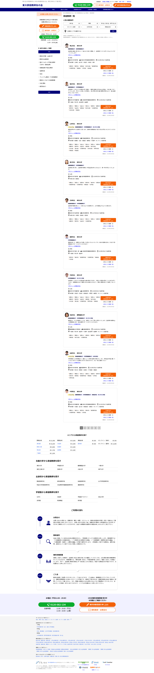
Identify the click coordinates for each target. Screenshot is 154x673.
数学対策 (38, 640)
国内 (120, 1)
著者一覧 (57, 656)
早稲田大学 (60, 466)
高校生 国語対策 (56, 642)
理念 (37, 619)
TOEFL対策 (93, 644)
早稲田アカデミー (83, 497)
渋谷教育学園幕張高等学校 (65, 485)
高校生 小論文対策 (109, 642)
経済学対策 (70, 644)
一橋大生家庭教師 (73, 649)
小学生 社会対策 (79, 640)
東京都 (39, 444)
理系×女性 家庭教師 (68, 651)
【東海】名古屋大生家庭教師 (56, 651)
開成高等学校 (40, 481)
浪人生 (61, 635)
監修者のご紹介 (39, 656)
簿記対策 (81, 644)
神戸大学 (100, 469)
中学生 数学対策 (104, 640)
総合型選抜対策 (55, 635)
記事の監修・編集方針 (49, 656)
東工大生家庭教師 (83, 649)
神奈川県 (39, 447)
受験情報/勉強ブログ (108, 9)
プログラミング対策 (61, 644)
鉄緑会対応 (108, 27)
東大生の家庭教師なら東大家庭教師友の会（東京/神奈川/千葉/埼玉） (42, 1)
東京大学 (39, 466)
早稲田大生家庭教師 (55, 649)
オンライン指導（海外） (64, 619)
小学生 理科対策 (71, 640)
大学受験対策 (40, 635)
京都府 (59, 447)
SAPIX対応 (89, 27)
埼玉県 (39, 450)
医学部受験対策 (47, 635)
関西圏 (107, 1)
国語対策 (43, 640)
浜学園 (39, 500)
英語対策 (48, 640)
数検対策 (43, 644)
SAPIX (38, 497)
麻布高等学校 (61, 481)
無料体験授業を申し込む (99, 604)
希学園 (80, 500)
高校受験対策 (56, 631)
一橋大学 (100, 466)
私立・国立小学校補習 (49, 627)
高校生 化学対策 (73, 642)
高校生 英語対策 (64, 642)
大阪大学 (80, 469)
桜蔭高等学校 (82, 481)
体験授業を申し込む (50, 26)
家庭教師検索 (39, 649)
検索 (49, 51)
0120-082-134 (50, 37)
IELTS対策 (99, 644)
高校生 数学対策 (48, 642)
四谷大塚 (100, 497)
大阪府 (59, 444)
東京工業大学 (40, 469)
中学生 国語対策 (113, 640)
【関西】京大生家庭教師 (93, 649)
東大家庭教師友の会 (32, 5)
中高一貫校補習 (40, 631)
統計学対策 (76, 644)
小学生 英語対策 (96, 640)
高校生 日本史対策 (90, 642)
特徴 (40, 619)
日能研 (59, 497)
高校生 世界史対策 (99, 642)
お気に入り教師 (46, 649)
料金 (43, 619)
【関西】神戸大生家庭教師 (42, 651)
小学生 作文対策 (88, 640)
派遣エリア (47, 619)
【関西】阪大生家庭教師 (105, 649)
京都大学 (59, 469)
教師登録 (129, 1)
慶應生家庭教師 (65, 649)
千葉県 (39, 453)
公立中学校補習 (48, 631)
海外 (123, 1)
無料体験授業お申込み (123, 5)
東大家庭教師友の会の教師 (81, 13)
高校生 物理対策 (81, 642)
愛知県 (80, 444)
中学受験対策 (40, 627)
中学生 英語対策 (39, 642)
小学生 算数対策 (54, 640)
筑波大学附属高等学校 (43, 485)
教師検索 (92, 13)
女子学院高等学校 (103, 481)
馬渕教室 (59, 500)
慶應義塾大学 (82, 466)
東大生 (71, 23)
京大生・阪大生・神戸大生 (108, 23)
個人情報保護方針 (64, 656)
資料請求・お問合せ (104, 5)
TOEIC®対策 (87, 644)
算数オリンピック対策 (51, 644)
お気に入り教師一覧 (108, 73)
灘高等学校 (81, 485)
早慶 (89, 23)
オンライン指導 (71, 27)
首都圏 (103, 1)
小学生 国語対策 (63, 640)
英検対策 (38, 644)
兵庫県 (59, 450)
